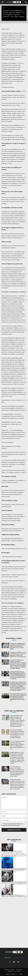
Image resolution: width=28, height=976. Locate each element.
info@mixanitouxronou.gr (17, 957)
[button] (26, 2)
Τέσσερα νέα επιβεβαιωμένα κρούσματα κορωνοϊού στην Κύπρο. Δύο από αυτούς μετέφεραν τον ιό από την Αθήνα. (17, 646)
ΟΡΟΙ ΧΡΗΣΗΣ (17, 971)
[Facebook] (9, 962)
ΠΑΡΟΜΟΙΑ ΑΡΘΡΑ (14, 638)
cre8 (18, 974)
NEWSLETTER (10, 971)
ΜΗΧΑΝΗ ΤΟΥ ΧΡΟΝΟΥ (10, 969)
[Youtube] (18, 962)
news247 (7, 29)
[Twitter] (14, 962)
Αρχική (4, 7)
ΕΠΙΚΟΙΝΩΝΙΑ (19, 969)
